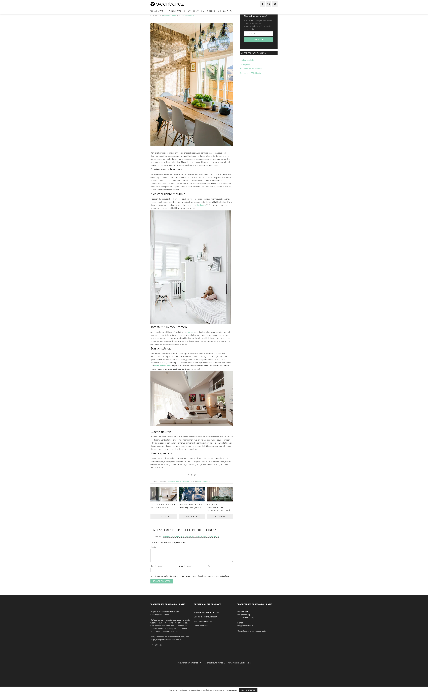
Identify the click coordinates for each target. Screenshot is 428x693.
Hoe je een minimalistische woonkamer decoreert (218, 507)
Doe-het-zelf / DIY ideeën (250, 73)
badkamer (201, 205)
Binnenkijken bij (225, 11)
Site (209, 566)
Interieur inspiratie (247, 60)
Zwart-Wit (206, 481)
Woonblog (171, 481)
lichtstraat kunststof (162, 366)
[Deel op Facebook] (189, 475)
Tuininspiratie (175, 11)
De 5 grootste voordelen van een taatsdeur (163, 506)
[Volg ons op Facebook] (262, 4)
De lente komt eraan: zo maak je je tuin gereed (191, 506)
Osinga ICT (221, 663)
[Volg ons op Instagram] (268, 4)
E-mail (181, 566)
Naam (152, 566)
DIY (202, 11)
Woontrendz (187, 16)
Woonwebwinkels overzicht (251, 69)
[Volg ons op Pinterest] (275, 4)
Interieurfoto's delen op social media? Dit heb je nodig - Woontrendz (191, 536)
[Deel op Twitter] (192, 475)
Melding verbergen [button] (248, 690)
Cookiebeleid (245, 663)
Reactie (153, 547)
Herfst (187, 11)
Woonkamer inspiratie (182, 481)
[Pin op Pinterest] (194, 475)
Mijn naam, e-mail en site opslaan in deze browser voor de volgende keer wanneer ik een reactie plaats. (191, 576)
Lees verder (163, 516)
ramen (190, 332)
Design (199, 481)
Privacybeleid (233, 663)
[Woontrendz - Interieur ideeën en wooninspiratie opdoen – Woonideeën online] (173, 4)
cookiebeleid (232, 690)
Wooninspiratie (157, 11)
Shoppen (211, 11)
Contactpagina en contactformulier (251, 631)
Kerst (196, 11)
